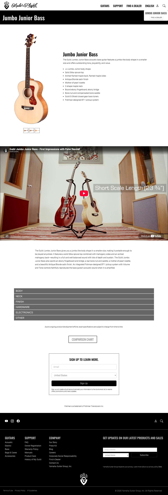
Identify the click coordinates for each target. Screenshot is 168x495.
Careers (52, 452)
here (160, 467)
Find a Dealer (134, 6)
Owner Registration (33, 446)
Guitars (104, 6)
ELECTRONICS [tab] (24, 312)
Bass (7, 449)
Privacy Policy (20, 491)
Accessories (10, 456)
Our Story (53, 442)
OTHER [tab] (20, 318)
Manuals (28, 452)
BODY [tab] (19, 291)
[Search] (164, 5)
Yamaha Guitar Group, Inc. (60, 466)
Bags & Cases (11, 452)
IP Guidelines (32, 491)
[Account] (157, 5)
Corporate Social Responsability (63, 456)
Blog (51, 449)
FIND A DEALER (156, 17)
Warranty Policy (31, 449)
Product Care (30, 456)
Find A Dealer (55, 459)
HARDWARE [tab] (23, 307)
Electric (8, 446)
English (149, 6)
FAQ (26, 442)
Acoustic (8, 442)
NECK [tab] (19, 296)
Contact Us (54, 463)
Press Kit (53, 446)
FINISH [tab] (20, 301)
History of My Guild (33, 459)
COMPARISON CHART (83, 339)
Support (118, 6)
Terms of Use (8, 491)
